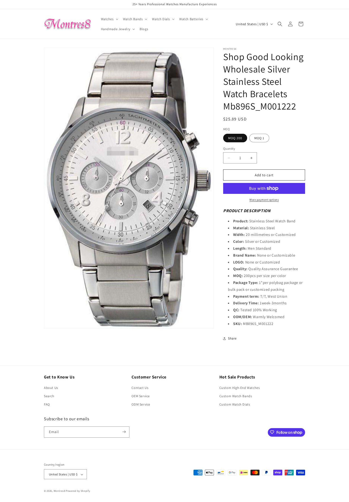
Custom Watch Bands (235, 396)
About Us (51, 388)
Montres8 (59, 491)
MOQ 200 (235, 138)
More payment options (264, 199)
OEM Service (141, 396)
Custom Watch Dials (234, 404)
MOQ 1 (259, 138)
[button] (109, 19)
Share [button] (232, 338)
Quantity (229, 149)
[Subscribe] (124, 431)
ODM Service (141, 404)
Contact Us (140, 388)
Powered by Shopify (78, 491)
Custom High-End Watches (239, 388)
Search (49, 396)
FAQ (47, 404)
